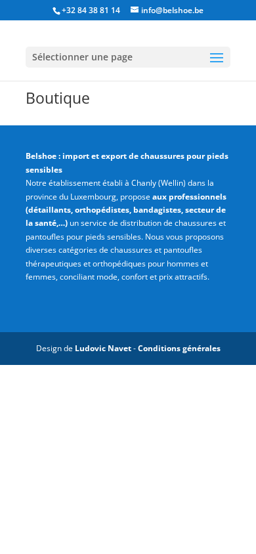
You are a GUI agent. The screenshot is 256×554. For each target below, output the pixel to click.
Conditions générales (179, 348)
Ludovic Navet (103, 348)
